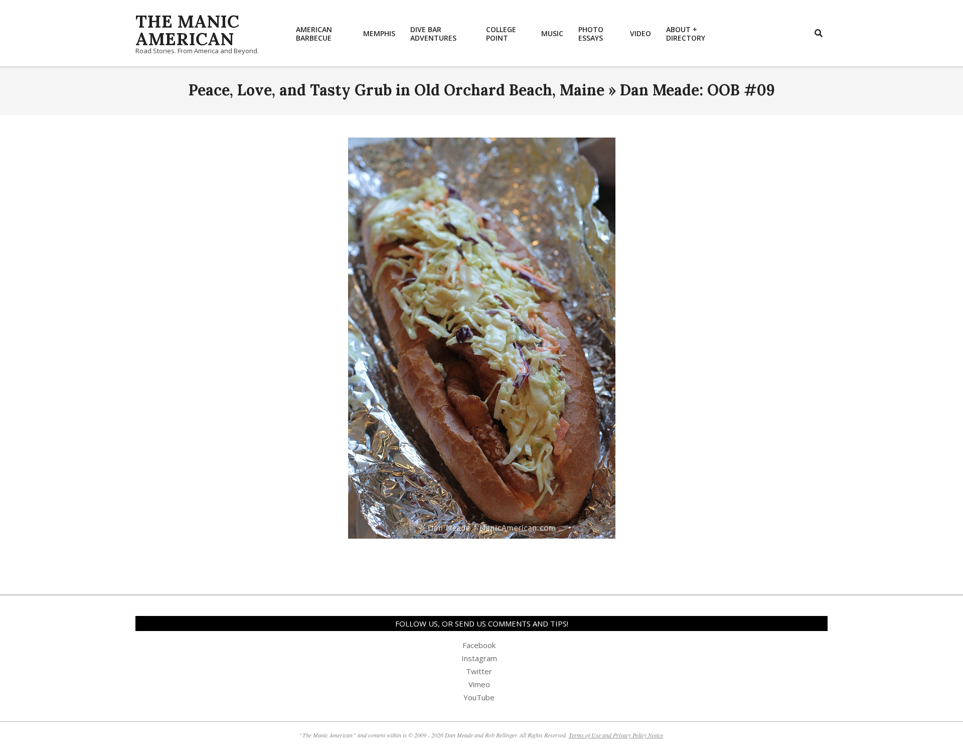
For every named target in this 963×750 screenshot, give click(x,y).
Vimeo (479, 684)
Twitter (479, 671)
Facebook (479, 645)
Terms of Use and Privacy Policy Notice (616, 735)
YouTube (479, 697)
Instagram (479, 658)
